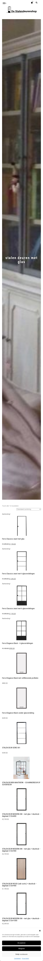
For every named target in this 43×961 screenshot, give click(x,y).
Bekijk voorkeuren (22, 954)
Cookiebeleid (17, 958)
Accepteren (21, 943)
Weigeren (21, 949)
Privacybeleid (25, 958)
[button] (40, 931)
